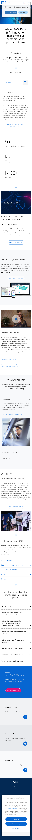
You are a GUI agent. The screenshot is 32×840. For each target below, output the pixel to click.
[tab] (13, 82)
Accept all (16, 819)
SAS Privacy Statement (12, 808)
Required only (16, 824)
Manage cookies (16, 828)
